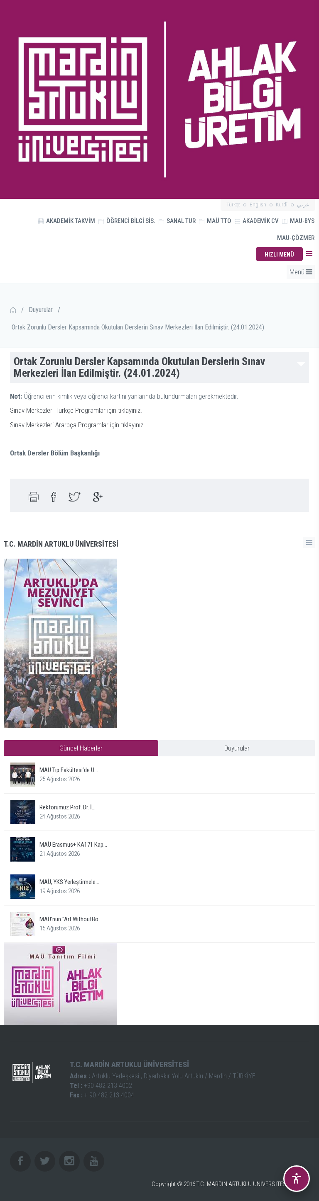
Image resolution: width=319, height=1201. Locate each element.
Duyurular (41, 310)
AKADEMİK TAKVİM (70, 221)
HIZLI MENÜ (279, 254)
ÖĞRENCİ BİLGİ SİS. (130, 221)
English (258, 204)
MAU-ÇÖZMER (295, 238)
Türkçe (233, 204)
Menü (298, 272)
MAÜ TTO (218, 221)
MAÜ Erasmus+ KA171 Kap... (73, 844)
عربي (303, 204)
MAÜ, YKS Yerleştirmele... (69, 882)
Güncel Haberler (81, 748)
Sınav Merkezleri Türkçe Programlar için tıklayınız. (76, 410)
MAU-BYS (301, 221)
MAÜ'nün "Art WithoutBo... (70, 919)
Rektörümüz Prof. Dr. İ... (67, 807)
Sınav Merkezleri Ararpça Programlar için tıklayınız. (77, 425)
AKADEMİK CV (260, 221)
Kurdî (281, 204)
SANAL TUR (180, 221)
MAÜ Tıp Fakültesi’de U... (68, 770)
